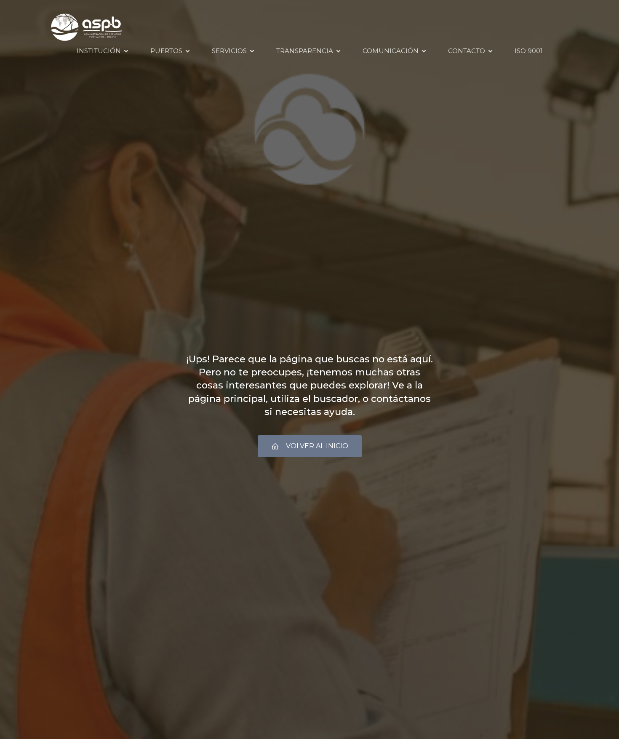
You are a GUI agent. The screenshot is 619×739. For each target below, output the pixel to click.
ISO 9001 (529, 51)
